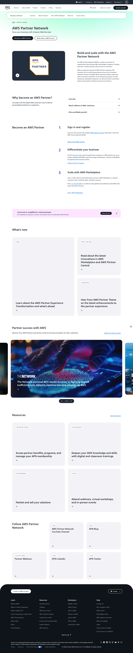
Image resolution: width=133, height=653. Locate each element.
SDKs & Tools (72, 607)
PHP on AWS (72, 621)
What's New (14, 621)
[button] (26, 7)
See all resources (115, 416)
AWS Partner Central (97, 133)
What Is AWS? (15, 604)
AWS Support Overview (104, 617)
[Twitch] (112, 643)
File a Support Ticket (103, 607)
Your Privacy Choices (32, 647)
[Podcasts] (118, 643)
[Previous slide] (61, 401)
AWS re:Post (100, 610)
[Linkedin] (107, 643)
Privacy (13, 647)
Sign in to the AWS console (76, 142)
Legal (98, 624)
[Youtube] (115, 643)
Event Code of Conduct (104, 628)
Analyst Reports (44, 624)
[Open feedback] (131, 326)
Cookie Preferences (50, 647)
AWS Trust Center (45, 610)
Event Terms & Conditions (105, 631)
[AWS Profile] (126, 2)
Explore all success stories (112, 333)
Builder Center (72, 604)
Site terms (21, 647)
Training (42, 607)
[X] (101, 643)
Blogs (12, 624)
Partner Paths (77, 155)
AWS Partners (43, 628)
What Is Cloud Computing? (19, 607)
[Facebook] (104, 643)
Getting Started (44, 604)
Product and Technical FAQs (48, 621)
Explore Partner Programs (75, 163)
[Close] (117, 213)
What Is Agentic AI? (17, 610)
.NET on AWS (72, 610)
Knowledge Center (102, 614)
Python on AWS (73, 614)
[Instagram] (110, 643)
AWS (13, 22)
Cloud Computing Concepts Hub (21, 614)
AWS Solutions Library (46, 614)
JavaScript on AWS (74, 624)
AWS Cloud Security (17, 617)
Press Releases (15, 628)
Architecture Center (45, 617)
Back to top (65, 635)
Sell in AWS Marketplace (75, 193)
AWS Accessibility (102, 621)
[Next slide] (72, 401)
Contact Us (100, 604)
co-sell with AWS (76, 184)
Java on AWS (72, 617)
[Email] (121, 643)
